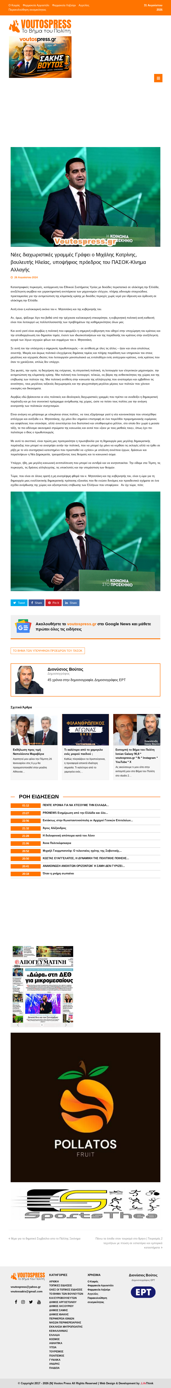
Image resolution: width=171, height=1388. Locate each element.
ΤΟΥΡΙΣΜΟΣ (56, 1351)
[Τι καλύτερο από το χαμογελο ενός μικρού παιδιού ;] (85, 729)
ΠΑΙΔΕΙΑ (54, 1368)
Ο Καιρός (14, 5)
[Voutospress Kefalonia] (40, 26)
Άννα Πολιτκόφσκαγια (57, 843)
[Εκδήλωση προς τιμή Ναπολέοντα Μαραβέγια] (34, 729)
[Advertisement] (102, 107)
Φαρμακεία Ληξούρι (64, 5)
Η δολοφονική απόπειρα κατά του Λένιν (69, 835)
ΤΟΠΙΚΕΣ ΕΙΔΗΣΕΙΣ (60, 1285)
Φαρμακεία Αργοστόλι (36, 5)
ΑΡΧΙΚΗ (54, 1281)
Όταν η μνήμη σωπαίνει (58, 873)
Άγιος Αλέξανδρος (54, 828)
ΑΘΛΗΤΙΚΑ (55, 1343)
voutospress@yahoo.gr (26, 1286)
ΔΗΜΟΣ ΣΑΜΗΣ (58, 1310)
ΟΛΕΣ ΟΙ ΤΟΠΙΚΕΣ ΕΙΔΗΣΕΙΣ (65, 1289)
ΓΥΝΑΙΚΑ (54, 1359)
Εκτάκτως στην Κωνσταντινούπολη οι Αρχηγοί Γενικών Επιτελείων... (88, 820)
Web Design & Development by (126, 1383)
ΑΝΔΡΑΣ (54, 1363)
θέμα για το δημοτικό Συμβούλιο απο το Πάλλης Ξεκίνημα (45, 1238)
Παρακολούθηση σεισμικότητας (27, 9)
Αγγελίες (84, 5)
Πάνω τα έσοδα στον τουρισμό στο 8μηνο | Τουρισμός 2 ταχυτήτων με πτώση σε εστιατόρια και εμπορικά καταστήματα (129, 1243)
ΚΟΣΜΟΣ (54, 1339)
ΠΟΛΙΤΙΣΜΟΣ (56, 1355)
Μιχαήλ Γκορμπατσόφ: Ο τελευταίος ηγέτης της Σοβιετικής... (82, 850)
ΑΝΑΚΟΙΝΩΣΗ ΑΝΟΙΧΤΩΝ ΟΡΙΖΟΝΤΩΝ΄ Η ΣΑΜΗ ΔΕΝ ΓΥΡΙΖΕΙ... (84, 866)
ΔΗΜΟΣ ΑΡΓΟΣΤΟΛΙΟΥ (63, 1302)
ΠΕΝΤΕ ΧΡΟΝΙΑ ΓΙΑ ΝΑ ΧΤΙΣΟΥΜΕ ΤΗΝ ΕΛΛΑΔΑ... (76, 805)
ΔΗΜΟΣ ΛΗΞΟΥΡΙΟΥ (61, 1306)
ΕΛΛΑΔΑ (54, 1335)
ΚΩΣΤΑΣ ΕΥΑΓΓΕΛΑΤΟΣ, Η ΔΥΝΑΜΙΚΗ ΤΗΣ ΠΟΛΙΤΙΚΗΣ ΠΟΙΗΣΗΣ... (86, 858)
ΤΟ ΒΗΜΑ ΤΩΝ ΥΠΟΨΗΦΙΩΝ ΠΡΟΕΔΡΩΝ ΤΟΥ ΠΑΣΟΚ (47, 650)
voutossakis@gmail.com (27, 1291)
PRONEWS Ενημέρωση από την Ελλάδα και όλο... (75, 812)
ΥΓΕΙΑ (53, 1347)
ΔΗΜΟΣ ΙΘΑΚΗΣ (59, 1314)
